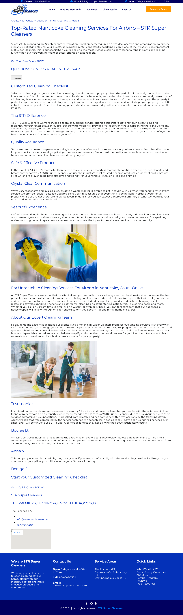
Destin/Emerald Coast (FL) (111, 577)
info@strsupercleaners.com (97, 1)
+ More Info (16, 79)
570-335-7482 (24, 525)
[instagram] (91, 603)
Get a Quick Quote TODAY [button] (27, 487)
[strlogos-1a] (24, 5)
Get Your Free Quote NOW (27, 61)
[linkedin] (96, 603)
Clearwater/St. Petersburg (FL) (111, 574)
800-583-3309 (42, 1)
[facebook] (87, 603)
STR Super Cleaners (110, 608)
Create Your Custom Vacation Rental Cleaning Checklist (45, 20)
